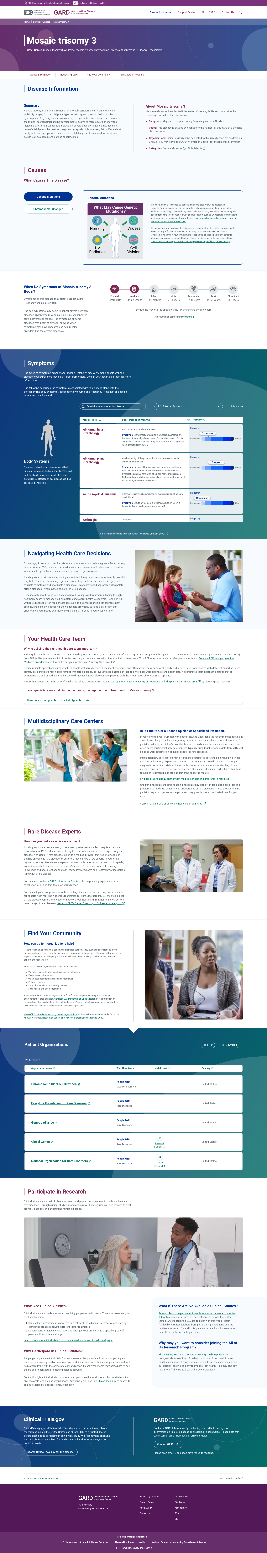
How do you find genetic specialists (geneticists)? (58, 700)
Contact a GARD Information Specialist (73, 999)
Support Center (186, 12)
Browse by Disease (160, 12)
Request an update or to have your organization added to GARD (72, 1018)
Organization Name (41, 1068)
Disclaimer (180, 1502)
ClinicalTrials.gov (107, 1381)
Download (231, 1044)
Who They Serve (125, 1068)
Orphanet (186, 317)
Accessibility (181, 1508)
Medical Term (90, 420)
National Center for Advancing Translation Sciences (178, 1542)
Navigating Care (69, 74)
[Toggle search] (240, 12)
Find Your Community (99, 74)
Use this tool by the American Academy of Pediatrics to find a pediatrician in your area (149, 681)
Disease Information (40, 74)
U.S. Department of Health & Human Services (84, 1542)
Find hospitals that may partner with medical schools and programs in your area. (184, 778)
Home (27, 22)
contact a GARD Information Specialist (60, 881)
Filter (210, 1044)
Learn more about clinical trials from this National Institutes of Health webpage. (68, 1340)
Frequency (198, 420)
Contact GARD (165, 1444)
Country (206, 1068)
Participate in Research (132, 74)
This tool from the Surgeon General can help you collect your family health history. (190, 241)
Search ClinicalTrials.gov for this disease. (50, 1452)
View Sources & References (40, 1478)
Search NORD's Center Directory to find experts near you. (89, 903)
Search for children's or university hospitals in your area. (171, 803)
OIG (176, 1519)
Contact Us (228, 12)
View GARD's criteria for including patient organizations (50, 1014)
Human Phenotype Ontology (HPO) (148, 534)
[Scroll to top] (258, 1544)
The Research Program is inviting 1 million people (191, 1354)
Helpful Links (160, 1068)
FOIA (177, 1513)
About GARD (208, 12)
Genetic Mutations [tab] (48, 196)
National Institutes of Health (130, 1542)
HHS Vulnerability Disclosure (132, 1537)
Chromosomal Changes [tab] (48, 209)
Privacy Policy (182, 1496)
